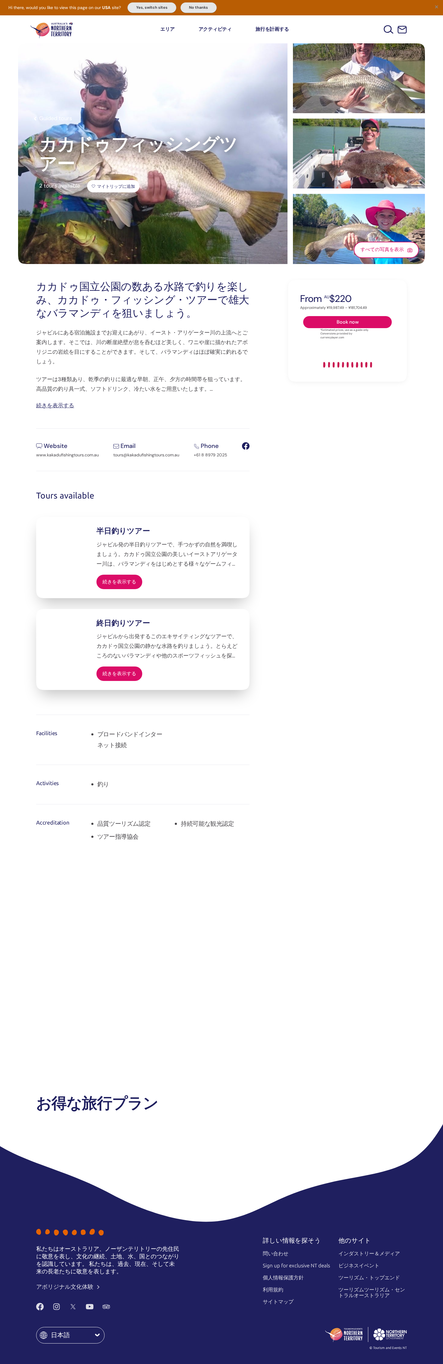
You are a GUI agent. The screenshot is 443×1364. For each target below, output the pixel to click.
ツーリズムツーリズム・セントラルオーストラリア (371, 1292)
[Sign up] (402, 29)
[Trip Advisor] (106, 1306)
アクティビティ (215, 29)
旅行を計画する (272, 29)
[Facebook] (40, 1306)
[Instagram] (56, 1306)
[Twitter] (73, 1306)
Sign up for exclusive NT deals (296, 1266)
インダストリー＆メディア (369, 1254)
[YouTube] (89, 1306)
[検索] (389, 29)
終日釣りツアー (123, 623)
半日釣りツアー (123, 531)
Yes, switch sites (152, 7)
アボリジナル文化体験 (65, 1286)
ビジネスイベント (358, 1266)
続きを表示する (55, 405)
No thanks (198, 7)
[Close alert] (436, 6)
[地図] (51, 29)
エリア (167, 29)
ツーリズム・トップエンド (369, 1278)
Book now (348, 322)
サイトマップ (278, 1302)
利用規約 (273, 1290)
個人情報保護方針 (283, 1278)
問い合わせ (275, 1254)
